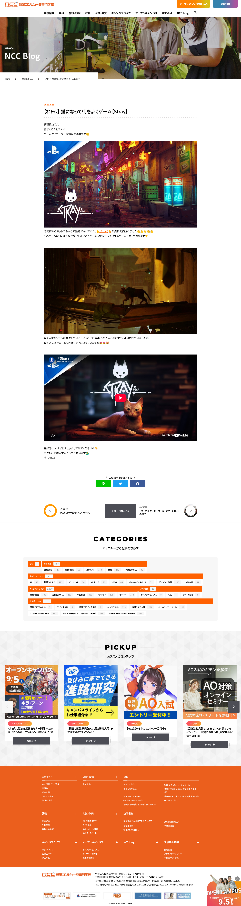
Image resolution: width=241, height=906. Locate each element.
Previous (7, 707)
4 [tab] (128, 753)
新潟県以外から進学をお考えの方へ (138, 820)
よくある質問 (47, 800)
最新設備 (86, 784)
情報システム (53, 582)
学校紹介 (49, 13)
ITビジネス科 (65, 607)
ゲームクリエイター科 (132, 796)
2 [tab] (112, 753)
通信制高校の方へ (172, 821)
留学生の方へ (129, 825)
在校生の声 (47, 853)
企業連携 (51, 569)
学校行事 (105, 594)
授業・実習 (38, 594)
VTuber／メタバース (140, 582)
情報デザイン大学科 (90, 607)
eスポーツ (98, 582)
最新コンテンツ (40, 576)
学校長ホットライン (172, 857)
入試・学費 (101, 13)
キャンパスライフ (121, 13)
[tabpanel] (31, 704)
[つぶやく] (120, 483)
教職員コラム (40, 601)
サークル (127, 594)
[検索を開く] (195, 13)
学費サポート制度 (90, 829)
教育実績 (51, 563)
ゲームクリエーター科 (171, 607)
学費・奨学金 (190, 594)
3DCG (117, 582)
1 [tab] (104, 753)
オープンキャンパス (146, 13)
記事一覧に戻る (120, 511)
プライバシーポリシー (173, 853)
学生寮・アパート (90, 833)
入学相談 (147, 588)
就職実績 (46, 820)
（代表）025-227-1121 (110, 884)
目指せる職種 (47, 796)
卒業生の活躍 (48, 829)
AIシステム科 (116, 607)
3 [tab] (120, 753)
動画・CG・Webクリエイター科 (177, 785)
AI (34, 582)
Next (234, 707)
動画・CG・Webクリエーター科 (125, 613)
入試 (172, 594)
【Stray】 (103, 231)
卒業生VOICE (134, 569)
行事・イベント (48, 849)
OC (33, 563)
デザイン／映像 (169, 582)
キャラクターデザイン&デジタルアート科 (140, 804)
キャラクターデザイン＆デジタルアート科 (83, 613)
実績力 (45, 788)
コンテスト (94, 569)
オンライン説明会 (90, 853)
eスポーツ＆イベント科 (43, 613)
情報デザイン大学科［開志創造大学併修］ (181, 796)
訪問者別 (167, 13)
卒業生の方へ (170, 825)
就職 (87, 13)
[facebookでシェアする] (137, 483)
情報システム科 (142, 607)
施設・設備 (74, 13)
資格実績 (46, 792)
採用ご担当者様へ (131, 829)
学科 (61, 13)
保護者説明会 (88, 857)
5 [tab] (136, 753)
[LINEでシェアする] (103, 483)
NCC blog (183, 13)
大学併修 (192, 582)
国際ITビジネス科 (40, 607)
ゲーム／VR (76, 582)
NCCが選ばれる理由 (50, 784)
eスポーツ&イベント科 (133, 800)
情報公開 (168, 849)
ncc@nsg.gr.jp (186, 884)
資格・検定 (72, 569)
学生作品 (84, 594)
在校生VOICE (61, 594)
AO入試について (90, 820)
